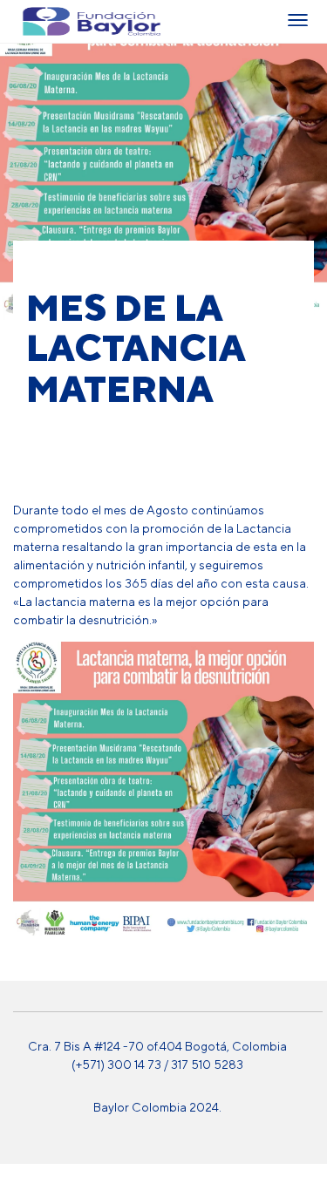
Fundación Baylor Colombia (34, 21)
